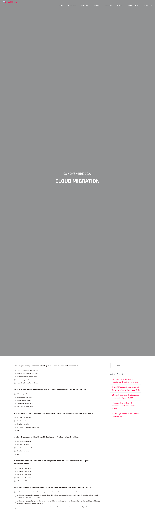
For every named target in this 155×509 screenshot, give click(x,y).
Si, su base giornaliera (24, 418)
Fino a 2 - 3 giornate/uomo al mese (28, 380)
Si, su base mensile (23, 424)
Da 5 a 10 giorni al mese (24, 397)
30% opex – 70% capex (24, 478)
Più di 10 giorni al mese (24, 394)
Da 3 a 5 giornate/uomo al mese (27, 376)
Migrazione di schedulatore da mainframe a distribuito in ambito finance (123, 406)
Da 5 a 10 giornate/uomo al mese (27, 373)
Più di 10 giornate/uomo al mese (27, 370)
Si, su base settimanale (24, 421)
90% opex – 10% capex (24, 468)
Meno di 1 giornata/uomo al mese (27, 383)
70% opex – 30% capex (24, 471)
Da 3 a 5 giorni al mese (24, 400)
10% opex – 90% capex (24, 481)
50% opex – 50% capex (24, 474)
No (18, 430)
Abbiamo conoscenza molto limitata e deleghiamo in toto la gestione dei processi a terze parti (47, 492)
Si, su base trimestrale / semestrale (28, 427)
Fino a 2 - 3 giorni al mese (25, 403)
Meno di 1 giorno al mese (25, 407)
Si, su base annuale (23, 451)
